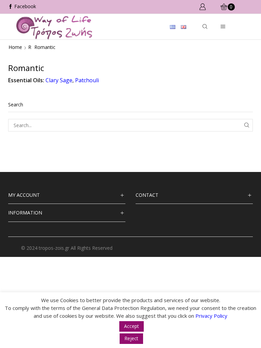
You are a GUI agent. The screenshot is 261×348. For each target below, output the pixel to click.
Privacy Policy (211, 315)
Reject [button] (131, 338)
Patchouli (87, 80)
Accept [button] (131, 326)
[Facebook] (22, 7)
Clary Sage (59, 80)
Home (15, 47)
